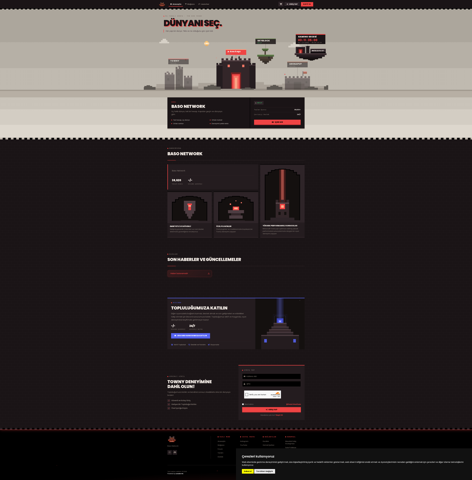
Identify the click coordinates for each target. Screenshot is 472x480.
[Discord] (175, 452)
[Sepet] (280, 4)
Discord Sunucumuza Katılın (192, 335)
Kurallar (266, 441)
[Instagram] (169, 452)
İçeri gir (279, 122)
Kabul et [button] (248, 471)
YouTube (243, 445)
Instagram (244, 441)
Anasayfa (221, 441)
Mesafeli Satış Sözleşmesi (290, 442)
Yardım (220, 453)
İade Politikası (290, 447)
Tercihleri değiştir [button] (264, 471)
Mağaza (221, 445)
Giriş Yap (293, 4)
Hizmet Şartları (268, 445)
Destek (220, 457)
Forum (220, 449)
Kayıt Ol (307, 4)
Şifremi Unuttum (293, 404)
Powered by (175, 474)
